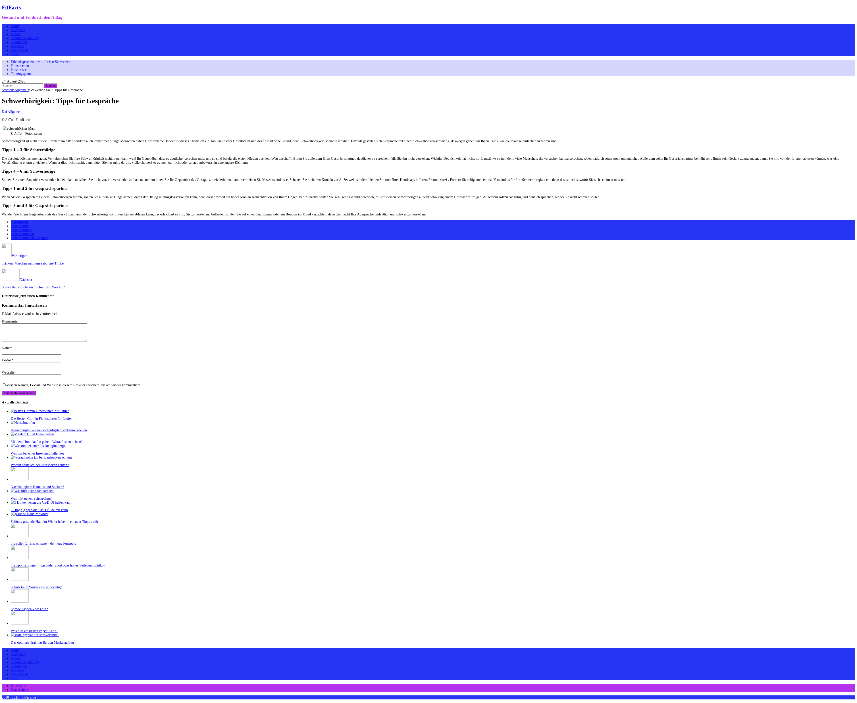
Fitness (16, 34)
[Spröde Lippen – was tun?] (20, 601)
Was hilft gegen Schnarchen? (31, 498)
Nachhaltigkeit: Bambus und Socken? (37, 487)
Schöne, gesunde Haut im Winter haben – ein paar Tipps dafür (54, 521)
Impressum (18, 686)
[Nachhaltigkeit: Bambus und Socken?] (20, 479)
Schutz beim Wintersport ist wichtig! (36, 587)
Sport (14, 54)
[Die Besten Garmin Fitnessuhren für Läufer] (40, 411)
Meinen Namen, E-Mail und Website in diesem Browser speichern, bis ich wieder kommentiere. (73, 385)
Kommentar (10, 321)
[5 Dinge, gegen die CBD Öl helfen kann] (41, 502)
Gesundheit (19, 42)
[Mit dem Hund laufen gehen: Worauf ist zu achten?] (32, 434)
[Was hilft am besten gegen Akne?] (20, 623)
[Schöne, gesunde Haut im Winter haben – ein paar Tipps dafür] (29, 514)
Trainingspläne (21, 74)
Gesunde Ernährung (25, 38)
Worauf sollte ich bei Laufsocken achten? (40, 465)
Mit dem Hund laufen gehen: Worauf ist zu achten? (47, 442)
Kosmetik (17, 46)
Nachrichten (19, 50)
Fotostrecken (20, 66)
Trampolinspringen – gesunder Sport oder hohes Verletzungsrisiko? (58, 565)
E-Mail (7, 360)
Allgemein (18, 30)
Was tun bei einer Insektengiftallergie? (38, 453)
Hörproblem (19, 222)
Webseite (8, 372)
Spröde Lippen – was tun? (29, 609)
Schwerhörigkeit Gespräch (29, 238)
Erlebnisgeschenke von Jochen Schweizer (40, 62)
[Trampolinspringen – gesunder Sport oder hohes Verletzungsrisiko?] (20, 558)
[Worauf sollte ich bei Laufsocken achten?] (41, 457)
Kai (4, 112)
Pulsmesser (18, 70)
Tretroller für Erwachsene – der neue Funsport (43, 543)
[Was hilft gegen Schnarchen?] (32, 491)
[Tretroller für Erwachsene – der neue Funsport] (20, 536)
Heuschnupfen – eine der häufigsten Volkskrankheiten (49, 430)
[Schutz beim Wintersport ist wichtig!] (20, 579)
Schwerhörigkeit (22, 234)
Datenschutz (19, 690)
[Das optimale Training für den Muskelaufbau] (35, 635)
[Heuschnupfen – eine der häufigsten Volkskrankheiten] (23, 422)
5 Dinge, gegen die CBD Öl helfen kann (39, 510)
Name (6, 348)
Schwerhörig (20, 226)
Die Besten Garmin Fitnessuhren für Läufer (41, 418)
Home (15, 26)
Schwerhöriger (21, 230)
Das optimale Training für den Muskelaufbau (42, 642)
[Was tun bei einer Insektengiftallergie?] (38, 446)
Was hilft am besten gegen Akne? (34, 631)
